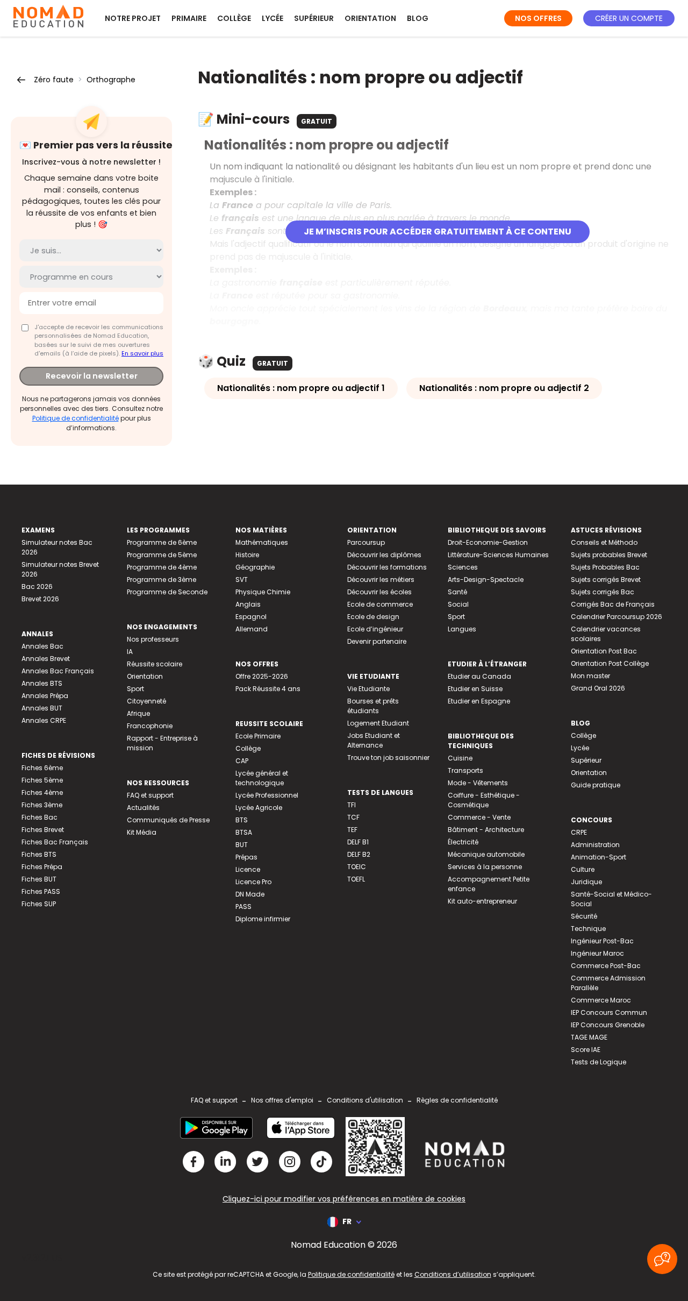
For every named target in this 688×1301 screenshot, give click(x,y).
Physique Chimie (262, 591)
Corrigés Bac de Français (613, 604)
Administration (595, 844)
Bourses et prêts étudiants (373, 705)
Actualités (143, 807)
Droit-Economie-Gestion (488, 542)
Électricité (463, 842)
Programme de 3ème (161, 579)
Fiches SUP (39, 903)
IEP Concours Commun (609, 1012)
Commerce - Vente (479, 817)
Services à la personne (485, 866)
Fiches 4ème (42, 792)
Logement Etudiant (378, 723)
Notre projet (133, 18)
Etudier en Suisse (475, 688)
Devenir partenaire (376, 641)
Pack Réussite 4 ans (267, 688)
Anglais (248, 604)
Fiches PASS (41, 891)
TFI (351, 804)
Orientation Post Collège (610, 663)
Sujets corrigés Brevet (606, 579)
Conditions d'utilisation (365, 1100)
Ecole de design (373, 616)
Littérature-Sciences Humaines (498, 554)
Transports (465, 770)
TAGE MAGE (589, 1037)
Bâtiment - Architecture (486, 829)
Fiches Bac (40, 817)
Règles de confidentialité (457, 1100)
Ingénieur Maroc (597, 953)
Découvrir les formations (387, 567)
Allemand (251, 629)
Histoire (247, 554)
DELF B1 (358, 842)
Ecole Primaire (258, 736)
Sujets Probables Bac (605, 567)
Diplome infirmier (262, 918)
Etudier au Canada (479, 676)
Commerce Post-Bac (606, 965)
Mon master (590, 675)
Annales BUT (42, 708)
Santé (457, 591)
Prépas (246, 857)
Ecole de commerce (380, 604)
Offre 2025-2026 (261, 676)
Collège (234, 18)
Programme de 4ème (162, 567)
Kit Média (141, 832)
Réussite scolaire (154, 664)
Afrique (138, 713)
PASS (243, 906)
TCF (353, 817)
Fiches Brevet (43, 829)
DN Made (249, 894)
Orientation (370, 18)
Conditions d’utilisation (452, 1274)
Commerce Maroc (601, 1000)
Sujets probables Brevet (609, 554)
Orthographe (111, 79)
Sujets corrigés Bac (602, 591)
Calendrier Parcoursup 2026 (616, 616)
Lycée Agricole (258, 807)
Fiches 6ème (42, 767)
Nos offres (538, 18)
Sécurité (584, 916)
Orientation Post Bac (604, 651)
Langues (462, 629)
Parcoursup (366, 542)
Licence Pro (253, 881)
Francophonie (150, 725)
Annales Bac (42, 646)
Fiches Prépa (42, 866)
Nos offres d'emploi (282, 1100)
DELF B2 (358, 854)
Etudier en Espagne (479, 701)
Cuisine (460, 758)
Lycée (272, 18)
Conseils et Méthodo (604, 542)
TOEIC (356, 866)
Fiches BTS (39, 854)
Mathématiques (261, 542)
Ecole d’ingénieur (375, 629)
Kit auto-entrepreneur (482, 901)
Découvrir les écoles (379, 591)
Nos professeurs (153, 639)
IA (130, 651)
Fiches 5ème (42, 780)
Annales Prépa (45, 695)
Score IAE (585, 1049)
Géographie (255, 567)
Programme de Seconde (167, 591)
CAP (241, 760)
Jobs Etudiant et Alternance (373, 740)
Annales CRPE (44, 720)
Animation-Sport (598, 857)
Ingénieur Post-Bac (602, 940)
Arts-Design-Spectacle (486, 579)
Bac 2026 (37, 586)
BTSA (243, 832)
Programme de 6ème (162, 542)
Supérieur (314, 18)
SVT (241, 579)
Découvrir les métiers (380, 579)
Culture (582, 869)
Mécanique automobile (486, 854)
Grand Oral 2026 (598, 688)
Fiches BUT (39, 879)
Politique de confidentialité (75, 418)
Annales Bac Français (58, 671)
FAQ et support (150, 795)
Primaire (188, 18)
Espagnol (251, 616)
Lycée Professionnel (266, 795)
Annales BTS (42, 683)
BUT (241, 844)
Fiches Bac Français (55, 842)
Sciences (463, 567)
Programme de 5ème (162, 554)
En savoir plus (142, 353)
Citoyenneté (146, 701)
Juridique (586, 881)
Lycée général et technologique (261, 778)
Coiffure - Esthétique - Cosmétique (484, 800)
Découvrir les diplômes (384, 554)
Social (458, 604)
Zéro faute (54, 79)
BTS (241, 819)
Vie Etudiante (368, 688)
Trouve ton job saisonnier (388, 757)
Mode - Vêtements (478, 782)
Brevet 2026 (40, 598)
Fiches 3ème (42, 804)
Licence (247, 869)
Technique (588, 928)
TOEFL (356, 879)
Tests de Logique (598, 1062)
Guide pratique (595, 785)
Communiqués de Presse (168, 819)
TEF (352, 829)
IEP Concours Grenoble (607, 1024)
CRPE (579, 832)
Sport (135, 688)
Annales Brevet (46, 658)
